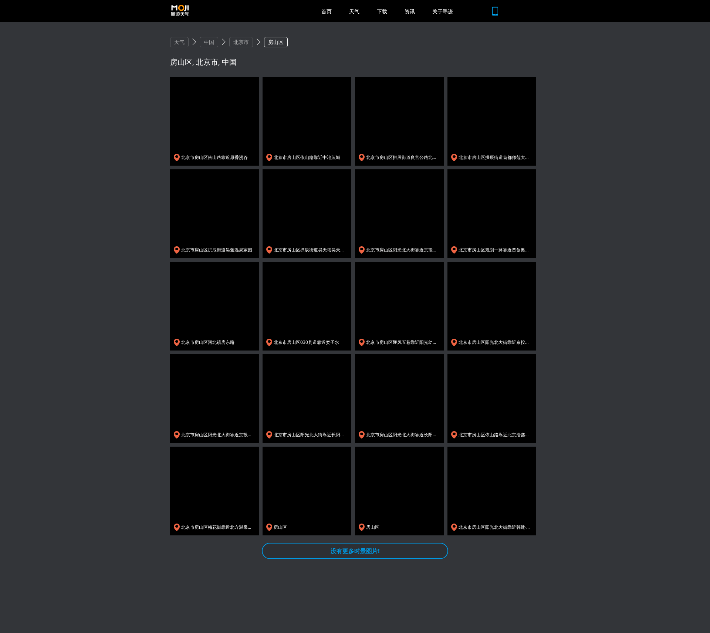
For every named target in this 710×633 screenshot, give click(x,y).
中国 (209, 41)
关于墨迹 (442, 11)
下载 (382, 11)
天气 (354, 11)
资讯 (410, 11)
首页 (326, 11)
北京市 (241, 41)
